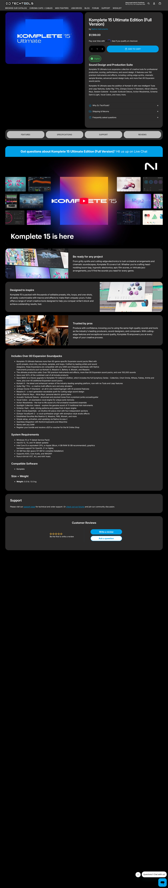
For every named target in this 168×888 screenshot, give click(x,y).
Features (25, 134)
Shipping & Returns (101, 111)
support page (29, 507)
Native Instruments (100, 29)
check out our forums (75, 507)
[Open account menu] (154, 3)
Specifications (64, 134)
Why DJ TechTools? (101, 105)
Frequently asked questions (104, 117)
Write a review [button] (106, 532)
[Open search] (148, 3)
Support (103, 134)
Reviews (142, 134)
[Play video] (84, 201)
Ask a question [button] (106, 538)
